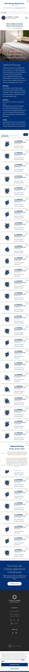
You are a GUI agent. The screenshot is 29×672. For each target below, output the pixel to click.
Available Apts (5, 135)
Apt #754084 (14, 506)
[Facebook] (12, 633)
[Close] (27, 653)
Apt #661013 (14, 307)
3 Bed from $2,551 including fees (14, 26)
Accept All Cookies (14, 664)
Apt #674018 (14, 342)
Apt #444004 (14, 144)
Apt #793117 (14, 552)
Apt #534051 (14, 272)
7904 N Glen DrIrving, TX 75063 (14, 615)
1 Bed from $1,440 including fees (14, 23)
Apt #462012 (14, 156)
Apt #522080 (14, 261)
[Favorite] (27, 140)
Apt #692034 (14, 412)
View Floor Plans (14, 135)
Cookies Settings (14, 668)
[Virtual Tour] (7, 144)
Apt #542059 (14, 296)
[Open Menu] (26, 18)
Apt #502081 (14, 249)
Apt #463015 (14, 167)
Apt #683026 (14, 366)
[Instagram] (16, 633)
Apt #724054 (14, 471)
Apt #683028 (14, 389)
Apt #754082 (14, 494)
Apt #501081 (14, 237)
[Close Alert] (27, 1)
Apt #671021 (14, 319)
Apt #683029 (14, 401)
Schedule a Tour (14, 583)
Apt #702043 (14, 436)
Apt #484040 (14, 214)
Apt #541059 (14, 284)
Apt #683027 (14, 377)
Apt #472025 (14, 191)
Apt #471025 (14, 179)
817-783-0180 (14, 611)
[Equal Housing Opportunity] (11, 620)
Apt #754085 (14, 517)
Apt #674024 (14, 354)
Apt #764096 (14, 541)
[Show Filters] (25, 134)
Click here (18, 7)
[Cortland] (14, 646)
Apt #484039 (14, 202)
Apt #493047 (14, 226)
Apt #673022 (14, 331)
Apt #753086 (14, 482)
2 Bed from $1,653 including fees (14, 24)
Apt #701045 (14, 424)
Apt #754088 (14, 529)
